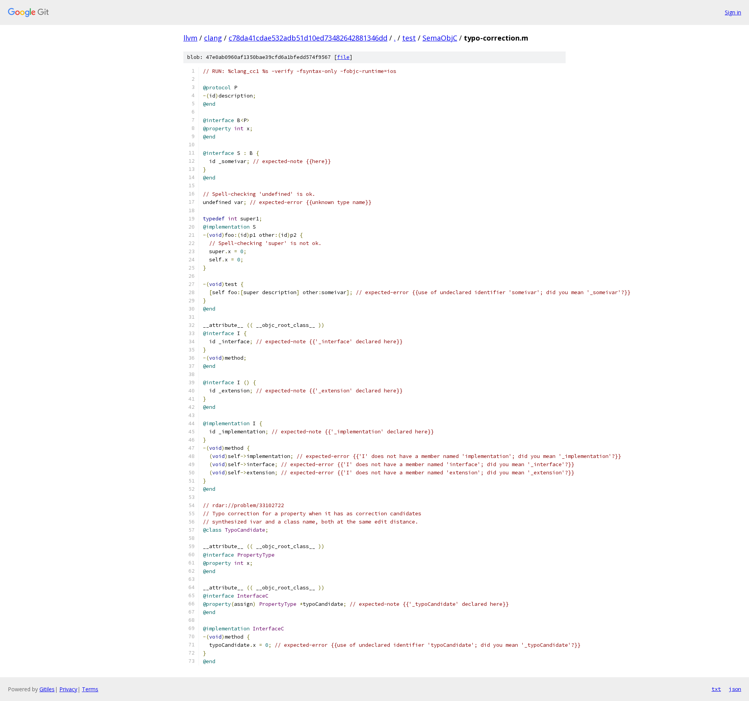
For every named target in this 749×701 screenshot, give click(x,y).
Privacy (68, 689)
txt (716, 688)
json (735, 688)
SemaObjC (439, 38)
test (409, 38)
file (343, 57)
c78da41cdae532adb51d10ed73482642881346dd (308, 38)
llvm (190, 38)
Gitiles (47, 689)
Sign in (733, 12)
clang (213, 38)
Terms (90, 689)
